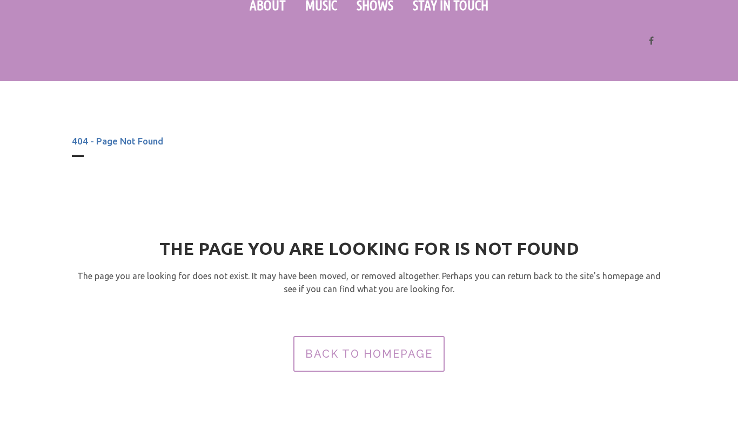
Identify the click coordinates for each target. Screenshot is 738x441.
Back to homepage (369, 353)
